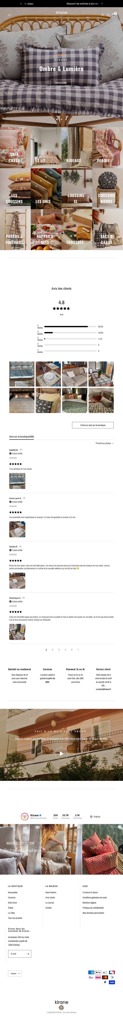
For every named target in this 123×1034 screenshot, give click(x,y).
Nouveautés (12, 892)
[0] (113, 15)
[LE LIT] (46, 147)
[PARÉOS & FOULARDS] (15, 229)
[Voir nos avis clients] (61, 58)
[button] (61, 79)
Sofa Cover (12, 902)
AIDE (85, 886)
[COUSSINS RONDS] (107, 188)
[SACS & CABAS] (107, 229)
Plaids (10, 907)
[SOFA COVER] (15, 147)
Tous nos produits (15, 918)
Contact (48, 907)
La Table (11, 912)
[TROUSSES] (77, 229)
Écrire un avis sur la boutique (93, 425)
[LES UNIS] (46, 188)
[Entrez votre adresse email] (28, 954)
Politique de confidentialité (93, 907)
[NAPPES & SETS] (46, 229)
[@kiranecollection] (24, 817)
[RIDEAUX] (77, 147)
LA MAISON (51, 886)
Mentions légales (89, 902)
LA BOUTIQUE (15, 886)
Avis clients (50, 897)
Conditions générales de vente (95, 897)
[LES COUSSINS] (15, 188)
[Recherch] (108, 15)
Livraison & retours (90, 892)
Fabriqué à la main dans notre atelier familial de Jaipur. (65, 3)
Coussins (12, 897)
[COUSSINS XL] (77, 188)
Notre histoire (50, 892)
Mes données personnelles (93, 912)
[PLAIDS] (107, 147)
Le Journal (49, 902)
